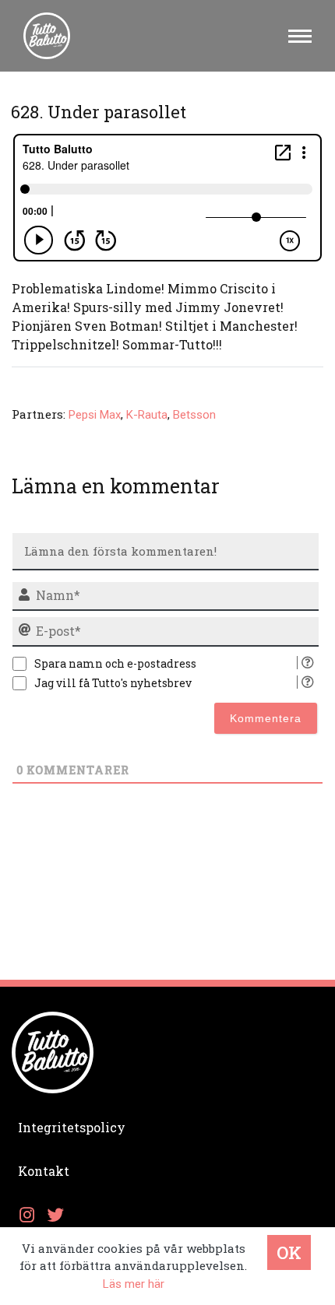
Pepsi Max (95, 415)
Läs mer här (133, 1284)
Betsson (194, 415)
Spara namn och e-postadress (115, 663)
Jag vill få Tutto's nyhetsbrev (113, 682)
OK (289, 1252)
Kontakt (43, 1171)
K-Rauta (147, 415)
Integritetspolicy (71, 1127)
